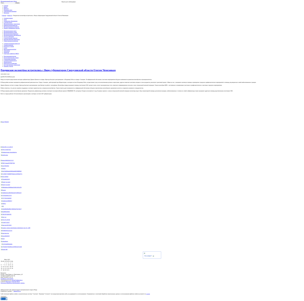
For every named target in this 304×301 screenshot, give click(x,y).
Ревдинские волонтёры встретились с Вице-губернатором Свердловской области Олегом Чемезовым (58, 70)
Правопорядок (8, 62)
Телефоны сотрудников (7, 278)
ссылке (148, 294)
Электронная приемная (10, 11)
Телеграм (13, 281)
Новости (6, 8)
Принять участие (8, 66)
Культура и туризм (9, 46)
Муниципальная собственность (12, 35)
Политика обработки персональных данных (13, 283)
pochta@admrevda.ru (17, 280)
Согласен (3, 296)
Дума (5, 19)
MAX (18, 281)
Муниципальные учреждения (12, 24)
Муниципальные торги (10, 31)
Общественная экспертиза (11, 41)
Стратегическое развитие (10, 38)
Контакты (6, 12)
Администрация (8, 18)
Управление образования (10, 21)
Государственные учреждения (12, 65)
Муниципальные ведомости (11, 26)
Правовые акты (8, 10)
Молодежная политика (10, 49)
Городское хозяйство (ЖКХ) (11, 53)
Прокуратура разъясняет (10, 63)
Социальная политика (10, 59)
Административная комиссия (12, 43)
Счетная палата (8, 22)
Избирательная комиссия (10, 25)
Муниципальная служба (10, 32)
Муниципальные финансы (11, 33)
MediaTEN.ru (17, 291)
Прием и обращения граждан (12, 28)
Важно (5, 7)
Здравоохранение (8, 45)
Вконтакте (8, 281)
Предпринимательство (10, 56)
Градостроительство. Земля (11, 57)
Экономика (7, 50)
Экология (6, 52)
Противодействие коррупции (12, 39)
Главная (6, 5)
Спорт (5, 48)
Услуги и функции (9, 36)
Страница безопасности (10, 60)
